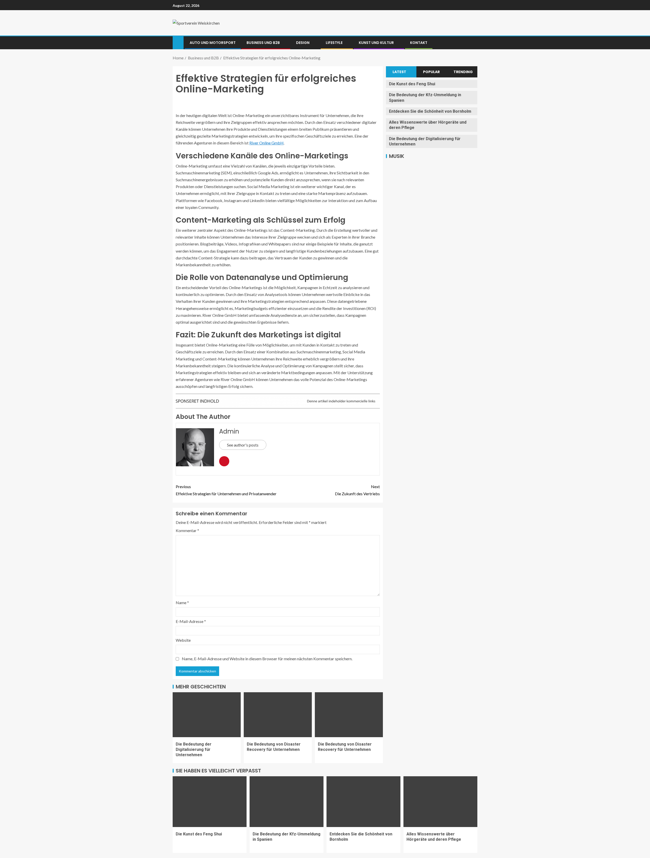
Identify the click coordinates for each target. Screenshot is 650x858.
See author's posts (242, 444)
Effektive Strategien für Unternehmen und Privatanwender (226, 490)
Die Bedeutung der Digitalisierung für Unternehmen (194, 749)
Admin (229, 431)
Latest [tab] (399, 71)
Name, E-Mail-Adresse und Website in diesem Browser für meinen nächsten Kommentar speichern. (267, 658)
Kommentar (187, 530)
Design (303, 42)
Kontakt (418, 42)
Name (182, 602)
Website (183, 640)
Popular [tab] (431, 71)
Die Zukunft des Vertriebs (357, 490)
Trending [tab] (463, 71)
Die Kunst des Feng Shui (412, 83)
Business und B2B (263, 42)
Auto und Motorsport (213, 42)
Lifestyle (334, 42)
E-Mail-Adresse (191, 621)
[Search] (473, 42)
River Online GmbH (266, 142)
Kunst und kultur (376, 42)
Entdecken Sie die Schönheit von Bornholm (430, 111)
